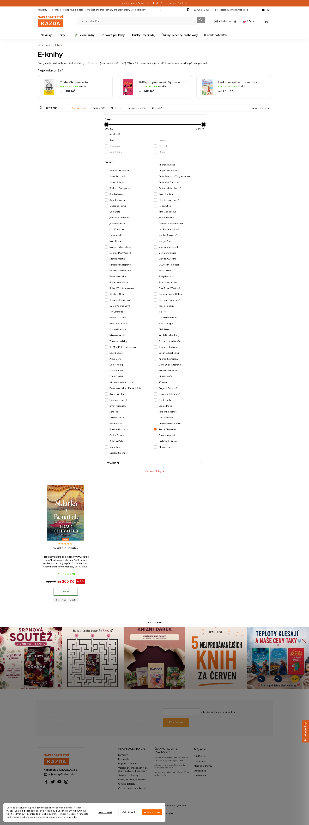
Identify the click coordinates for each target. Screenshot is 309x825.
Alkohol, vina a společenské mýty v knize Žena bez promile (170, 766)
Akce (112, 140)
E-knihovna (200, 775)
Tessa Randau (166, 305)
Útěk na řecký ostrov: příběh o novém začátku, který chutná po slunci (171, 758)
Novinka (163, 140)
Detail (65, 591)
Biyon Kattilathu (117, 405)
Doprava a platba (74, 9)
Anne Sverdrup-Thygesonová (174, 176)
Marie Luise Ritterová (170, 364)
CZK (249, 21)
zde (74, 816)
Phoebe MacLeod (118, 429)
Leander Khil (115, 235)
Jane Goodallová (167, 211)
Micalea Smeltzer (118, 452)
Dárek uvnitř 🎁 (305, 731)
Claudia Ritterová (168, 317)
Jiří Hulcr (163, 382)
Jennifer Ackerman (119, 217)
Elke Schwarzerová (169, 200)
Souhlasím (153, 812)
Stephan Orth (116, 294)
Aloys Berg (115, 358)
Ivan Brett (114, 211)
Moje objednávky (203, 765)
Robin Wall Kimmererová (122, 288)
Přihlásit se (176, 722)
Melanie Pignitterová (120, 252)
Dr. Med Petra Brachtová (122, 347)
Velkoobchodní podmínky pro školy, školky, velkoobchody (116, 9)
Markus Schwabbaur (120, 247)
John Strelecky (166, 217)
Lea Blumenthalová (169, 229)
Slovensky (114, 146)
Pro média (56, 9)
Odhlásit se (200, 770)
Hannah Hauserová (169, 370)
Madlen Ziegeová (168, 235)
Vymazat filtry (153, 471)
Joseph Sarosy (117, 223)
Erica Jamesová (167, 435)
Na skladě (114, 134)
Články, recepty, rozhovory (132, 779)
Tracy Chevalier (167, 429)
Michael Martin (117, 258)
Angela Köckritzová (169, 170)
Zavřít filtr (51, 107)
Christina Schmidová (169, 394)
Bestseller (164, 146)
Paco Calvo (165, 270)
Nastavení (105, 812)
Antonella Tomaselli (169, 182)
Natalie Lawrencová (120, 270)
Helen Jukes (165, 205)
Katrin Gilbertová (118, 329)
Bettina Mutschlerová (170, 188)
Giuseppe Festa (117, 205)
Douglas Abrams (118, 200)
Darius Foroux (116, 435)
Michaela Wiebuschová (121, 382)
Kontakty (42, 9)
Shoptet (169, 813)
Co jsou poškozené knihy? (132, 788)
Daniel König (116, 364)
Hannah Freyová (118, 400)
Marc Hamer (115, 241)
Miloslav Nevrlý (117, 335)
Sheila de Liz (165, 400)
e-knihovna (225, 21)
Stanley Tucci (166, 447)
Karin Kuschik (116, 376)
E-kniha (73, 600)
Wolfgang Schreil (118, 323)
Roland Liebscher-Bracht (172, 341)
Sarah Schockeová (169, 352)
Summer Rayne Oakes (170, 294)
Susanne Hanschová (120, 300)
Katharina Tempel (168, 411)
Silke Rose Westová (169, 288)
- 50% (162, 151)
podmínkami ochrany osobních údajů (217, 712)
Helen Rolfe (115, 423)
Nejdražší (116, 108)
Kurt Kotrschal (116, 229)
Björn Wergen (166, 323)
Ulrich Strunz (116, 370)
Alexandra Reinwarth (170, 423)
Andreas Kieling (167, 164)
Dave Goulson (166, 194)
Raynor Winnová (168, 282)
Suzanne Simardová (169, 300)
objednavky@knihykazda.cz (62, 774)
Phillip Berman (166, 276)
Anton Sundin (116, 182)
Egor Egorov (116, 352)
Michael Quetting (167, 258)
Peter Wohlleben (118, 276)
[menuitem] (46, 35)
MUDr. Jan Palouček (169, 264)
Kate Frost (114, 411)
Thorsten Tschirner (168, 347)
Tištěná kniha (60, 600)
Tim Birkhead (116, 311)
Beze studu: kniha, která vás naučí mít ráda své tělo (171, 773)
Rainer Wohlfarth (118, 282)
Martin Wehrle (166, 417)
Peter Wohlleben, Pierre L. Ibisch (126, 388)
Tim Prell (163, 311)
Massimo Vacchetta (169, 247)
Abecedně (156, 108)
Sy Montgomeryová (119, 305)
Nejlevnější (98, 108)
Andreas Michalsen (119, 170)
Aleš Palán (164, 329)
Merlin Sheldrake (167, 252)
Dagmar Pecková (168, 388)
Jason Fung (115, 447)
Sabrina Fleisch (117, 441)
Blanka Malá (116, 194)
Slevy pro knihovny (128, 775)
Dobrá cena (115, 151)
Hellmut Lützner (117, 317)
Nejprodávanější (136, 108)
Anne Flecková (117, 176)
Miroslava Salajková (120, 264)
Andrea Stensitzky (168, 358)
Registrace (199, 761)
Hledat (201, 20)
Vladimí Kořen (166, 376)
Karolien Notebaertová (171, 223)
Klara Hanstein (117, 394)
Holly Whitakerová (168, 441)
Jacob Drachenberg (169, 335)
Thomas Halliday (118, 341)
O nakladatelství (126, 783)
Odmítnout (128, 812)
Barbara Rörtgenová (120, 188)
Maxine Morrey (117, 417)
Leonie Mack (165, 405)
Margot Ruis (165, 241)
